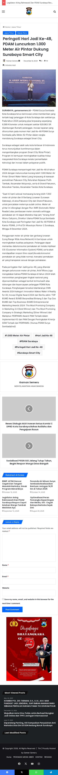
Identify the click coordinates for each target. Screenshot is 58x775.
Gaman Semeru (12, 61)
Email (5, 576)
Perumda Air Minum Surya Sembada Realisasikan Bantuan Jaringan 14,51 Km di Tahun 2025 (42, 485)
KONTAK (38, 757)
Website (5, 588)
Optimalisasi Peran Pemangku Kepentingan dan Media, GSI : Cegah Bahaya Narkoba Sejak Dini (42, 502)
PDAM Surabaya (29, 341)
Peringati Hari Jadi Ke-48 (29, 347)
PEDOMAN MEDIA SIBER (23, 757)
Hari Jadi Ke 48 (44, 335)
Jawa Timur (16, 27)
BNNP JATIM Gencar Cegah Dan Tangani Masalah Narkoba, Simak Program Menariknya (14, 485)
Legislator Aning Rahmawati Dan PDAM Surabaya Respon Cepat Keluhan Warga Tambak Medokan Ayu (14, 502)
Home (7, 27)
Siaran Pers (22, 33)
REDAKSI (48, 757)
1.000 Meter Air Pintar (18, 335)
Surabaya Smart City (29, 352)
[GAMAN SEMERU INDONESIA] (29, 11)
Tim (39, 748)
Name (5, 565)
